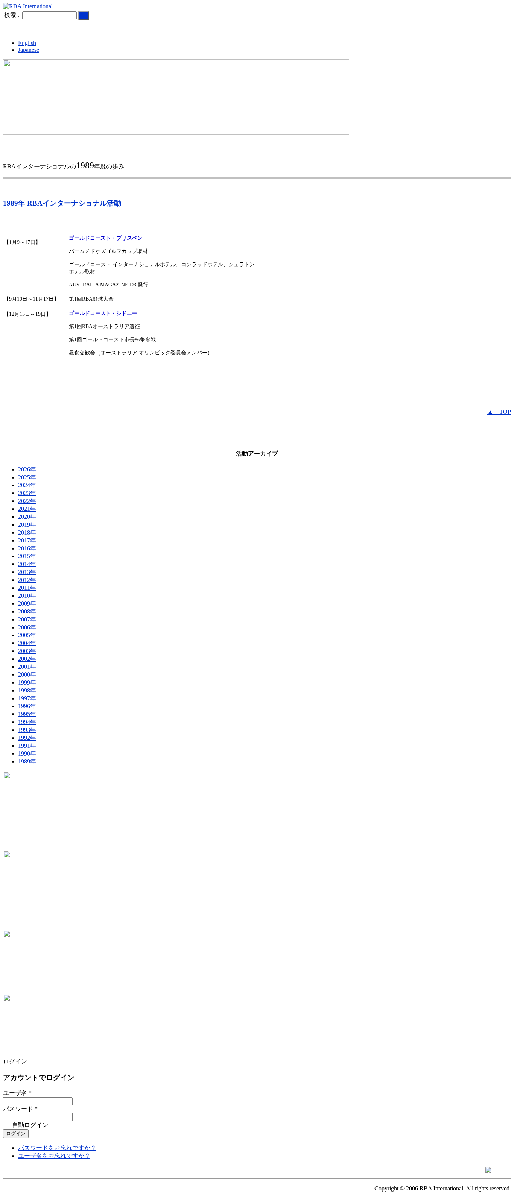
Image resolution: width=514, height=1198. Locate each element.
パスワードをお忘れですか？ (57, 1148)
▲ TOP (499, 412)
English (27, 43)
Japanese (28, 50)
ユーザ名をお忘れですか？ (54, 1156)
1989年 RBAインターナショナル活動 (62, 203)
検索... (12, 15)
